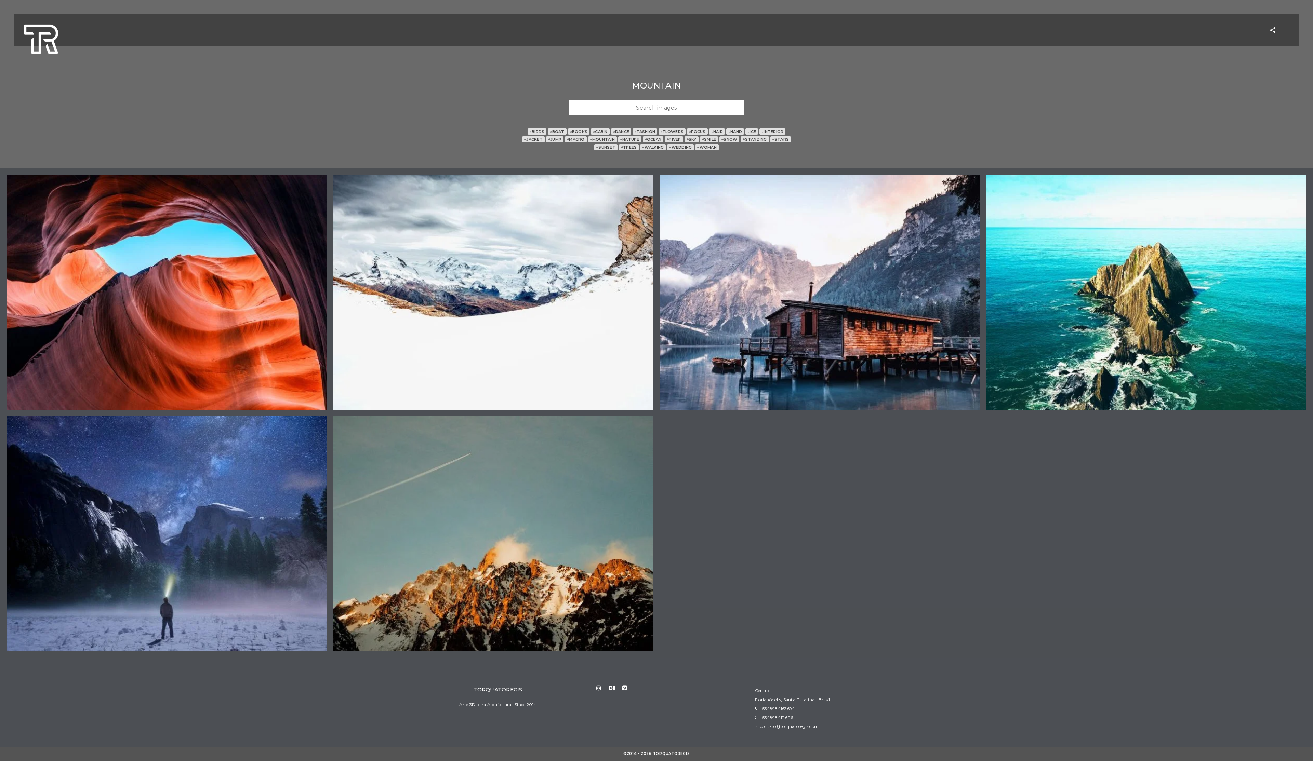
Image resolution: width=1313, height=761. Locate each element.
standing (755, 139)
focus (697, 131)
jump (554, 139)
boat (557, 131)
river (674, 139)
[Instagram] (602, 688)
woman (707, 147)
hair (717, 131)
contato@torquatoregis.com (789, 726)
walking (653, 147)
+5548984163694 (777, 708)
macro (576, 139)
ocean (653, 139)
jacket (533, 139)
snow (729, 139)
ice (751, 131)
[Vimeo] (628, 688)
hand (735, 131)
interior (772, 131)
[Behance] (615, 688)
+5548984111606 (776, 717)
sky (692, 139)
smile (709, 139)
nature (629, 139)
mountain (602, 139)
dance (621, 131)
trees (629, 147)
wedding (680, 147)
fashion (645, 131)
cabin (600, 131)
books (579, 131)
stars (780, 139)
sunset (605, 147)
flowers (672, 131)
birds (537, 131)
